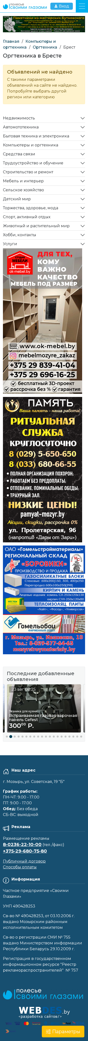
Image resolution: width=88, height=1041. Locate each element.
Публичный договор (24, 861)
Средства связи (19, 154)
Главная (11, 41)
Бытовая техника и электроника (36, 136)
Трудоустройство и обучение (33, 163)
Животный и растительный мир (36, 226)
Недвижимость (19, 118)
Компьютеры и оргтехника (30, 145)
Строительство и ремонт (28, 172)
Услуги (10, 244)
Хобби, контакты (19, 235)
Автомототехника (21, 127)
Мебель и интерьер (23, 181)
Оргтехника (45, 47)
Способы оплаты (20, 867)
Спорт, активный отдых (26, 217)
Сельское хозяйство (23, 190)
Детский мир (17, 199)
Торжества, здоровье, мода (30, 208)
